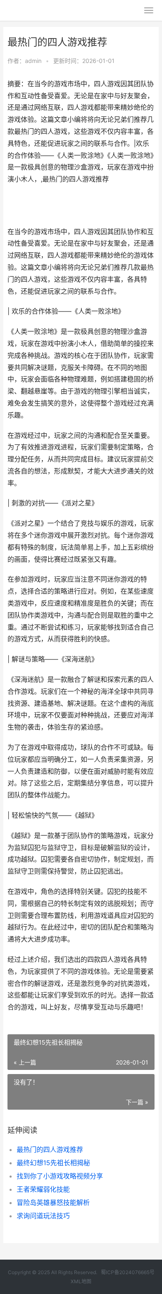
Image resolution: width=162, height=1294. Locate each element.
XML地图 (81, 1281)
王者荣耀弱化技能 (43, 1189)
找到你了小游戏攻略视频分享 (60, 1176)
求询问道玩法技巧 (43, 1216)
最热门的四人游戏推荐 (50, 1149)
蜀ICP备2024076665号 (128, 1272)
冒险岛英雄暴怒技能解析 (53, 1202)
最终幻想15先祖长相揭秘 (53, 1163)
